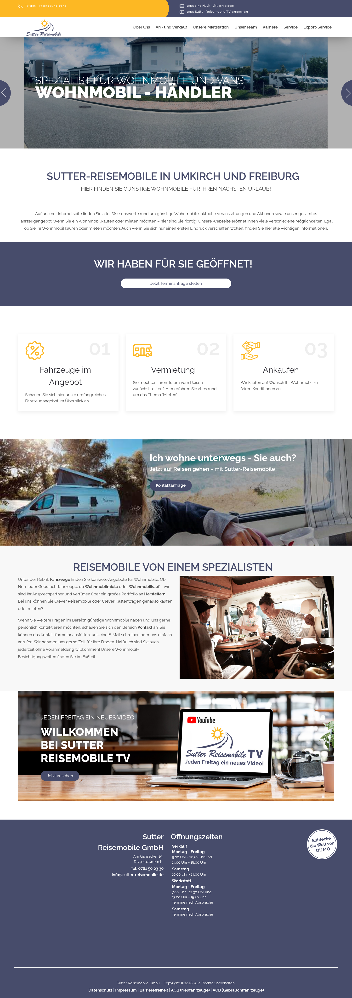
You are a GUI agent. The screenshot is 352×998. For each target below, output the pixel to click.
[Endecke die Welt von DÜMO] (334, 849)
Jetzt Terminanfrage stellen (176, 283)
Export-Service (317, 27)
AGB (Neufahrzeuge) (190, 990)
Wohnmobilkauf (144, 586)
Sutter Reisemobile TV (217, 12)
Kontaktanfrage (171, 485)
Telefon (46, 5)
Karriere (270, 27)
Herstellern (154, 594)
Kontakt (145, 627)
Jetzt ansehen (60, 775)
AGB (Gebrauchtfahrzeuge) (238, 990)
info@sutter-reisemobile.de (138, 874)
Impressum (126, 990)
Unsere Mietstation (211, 27)
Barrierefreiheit (154, 990)
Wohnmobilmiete (101, 586)
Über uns (141, 27)
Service (291, 27)
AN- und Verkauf (171, 27)
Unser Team (245, 27)
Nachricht (210, 5)
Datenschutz (100, 990)
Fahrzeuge (60, 579)
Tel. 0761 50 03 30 (147, 868)
